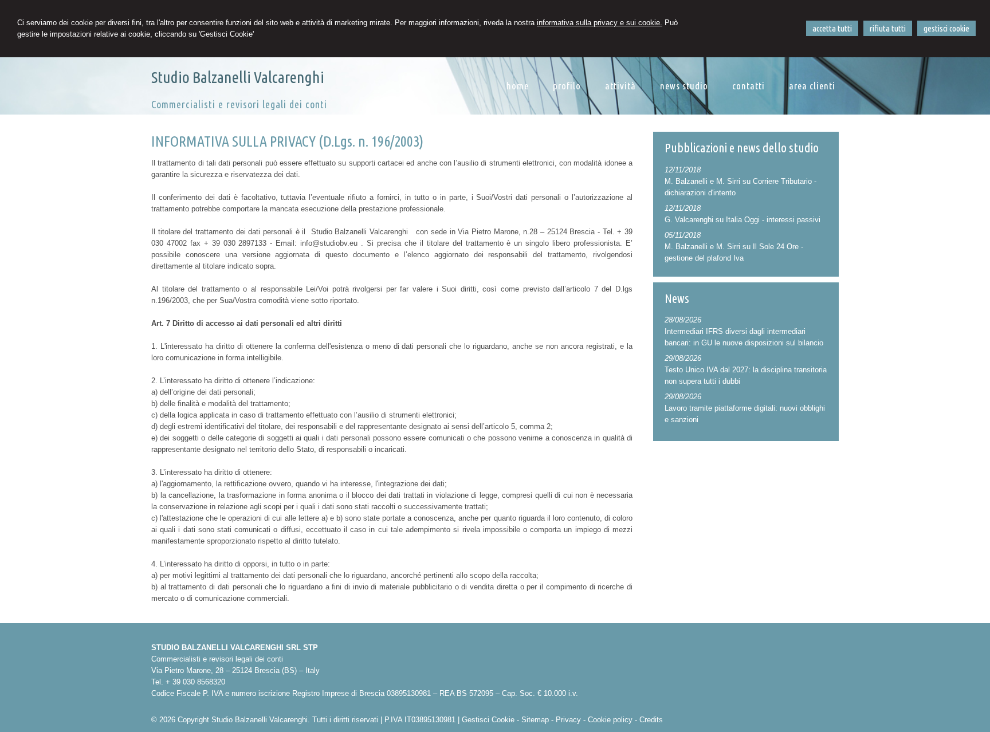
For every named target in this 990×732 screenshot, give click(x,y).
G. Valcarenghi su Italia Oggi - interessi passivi (742, 219)
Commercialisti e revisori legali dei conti (239, 104)
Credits (651, 719)
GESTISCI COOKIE (946, 28)
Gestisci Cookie (488, 719)
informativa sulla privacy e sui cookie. (599, 22)
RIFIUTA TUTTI (888, 28)
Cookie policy (610, 719)
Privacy (568, 719)
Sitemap (535, 719)
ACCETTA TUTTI (832, 28)
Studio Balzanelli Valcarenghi (237, 77)
